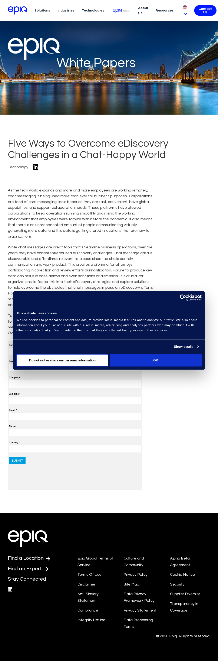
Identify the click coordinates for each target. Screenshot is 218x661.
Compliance (87, 610)
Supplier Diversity (185, 594)
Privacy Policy (136, 575)
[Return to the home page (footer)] (17, 10)
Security (177, 584)
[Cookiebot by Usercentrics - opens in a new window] (183, 297)
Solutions (42, 10)
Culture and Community (134, 561)
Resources (165, 10)
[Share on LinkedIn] (35, 167)
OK (155, 360)
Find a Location (26, 558)
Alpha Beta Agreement (180, 561)
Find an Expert (25, 568)
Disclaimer (86, 584)
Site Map (131, 584)
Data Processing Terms (138, 623)
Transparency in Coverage (184, 607)
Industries (66, 10)
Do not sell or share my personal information (62, 360)
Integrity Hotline (91, 620)
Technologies (93, 10)
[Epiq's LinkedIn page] (10, 589)
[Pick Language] (184, 10)
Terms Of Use (89, 575)
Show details (183, 346)
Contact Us (205, 10)
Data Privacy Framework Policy (139, 597)
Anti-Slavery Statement (88, 597)
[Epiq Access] (121, 10)
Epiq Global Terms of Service (95, 561)
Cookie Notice (182, 575)
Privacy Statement (140, 610)
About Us (143, 10)
